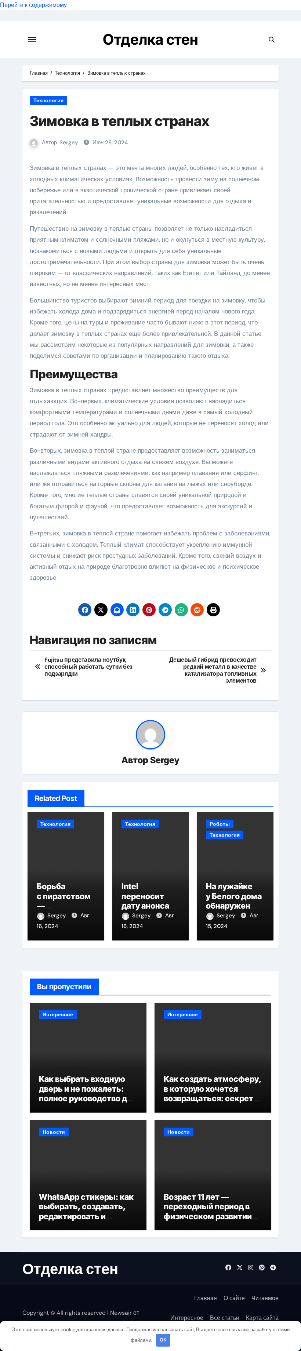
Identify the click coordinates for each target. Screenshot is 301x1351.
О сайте (234, 1298)
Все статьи (224, 1318)
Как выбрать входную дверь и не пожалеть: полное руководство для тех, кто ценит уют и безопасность (87, 1098)
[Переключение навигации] (32, 39)
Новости (54, 1132)
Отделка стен (150, 39)
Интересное (58, 1014)
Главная (205, 1298)
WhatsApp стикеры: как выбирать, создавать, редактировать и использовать (86, 1211)
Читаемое (265, 1298)
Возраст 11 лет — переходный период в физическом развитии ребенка (208, 1211)
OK (163, 1340)
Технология (48, 100)
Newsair (121, 1313)
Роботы (220, 824)
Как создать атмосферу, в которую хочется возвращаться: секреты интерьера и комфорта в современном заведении (213, 1098)
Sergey (68, 142)
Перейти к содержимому (33, 5)
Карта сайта (262, 1318)
